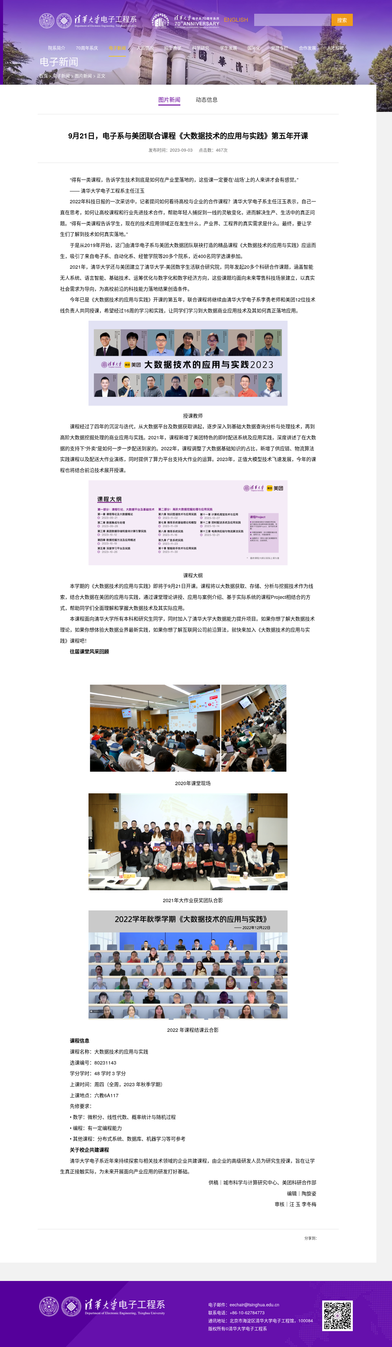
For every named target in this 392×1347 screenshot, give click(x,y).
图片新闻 (83, 75)
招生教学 (172, 48)
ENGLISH (236, 19)
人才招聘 (335, 48)
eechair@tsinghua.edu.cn (254, 1304)
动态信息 (207, 99)
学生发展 (228, 48)
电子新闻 (117, 48)
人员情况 (145, 48)
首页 (43, 75)
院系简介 (56, 48)
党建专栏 (279, 48)
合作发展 (307, 48)
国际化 (253, 48)
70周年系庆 (87, 48)
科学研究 (200, 48)
